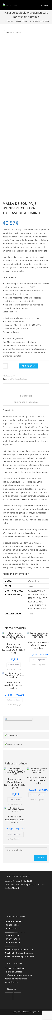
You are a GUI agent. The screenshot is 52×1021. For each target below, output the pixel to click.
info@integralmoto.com (22, 949)
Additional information (26, 402)
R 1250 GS (39, 605)
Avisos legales (11, 982)
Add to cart (28, 366)
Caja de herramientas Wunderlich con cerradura (38, 645)
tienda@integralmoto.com (23, 956)
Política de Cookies (13, 971)
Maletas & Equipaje (19, 379)
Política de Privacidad (15, 968)
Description (26, 396)
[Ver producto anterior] (5, 32)
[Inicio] (3, 21)
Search (41, 858)
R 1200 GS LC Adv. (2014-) (37, 601)
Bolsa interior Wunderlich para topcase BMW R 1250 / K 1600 (13, 648)
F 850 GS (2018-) (35, 591)
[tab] (26, 396)
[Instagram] (17, 996)
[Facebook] (9, 996)
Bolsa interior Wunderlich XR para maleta (13, 685)
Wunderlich (33, 581)
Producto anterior (14, 32)
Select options (38, 659)
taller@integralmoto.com (22, 953)
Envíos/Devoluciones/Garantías (19, 975)
